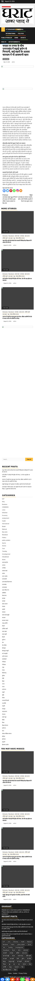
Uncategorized (6, 554)
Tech (3, 548)
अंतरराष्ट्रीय (5, 562)
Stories (4, 546)
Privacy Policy (23, 973)
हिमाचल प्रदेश (5, 744)
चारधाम (3, 617)
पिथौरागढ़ (4, 673)
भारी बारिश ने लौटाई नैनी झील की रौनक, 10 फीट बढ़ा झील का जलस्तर (16, 924)
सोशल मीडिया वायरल (20, 238)
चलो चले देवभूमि (5, 615)
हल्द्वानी (3, 742)
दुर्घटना (3, 639)
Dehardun (5, 236)
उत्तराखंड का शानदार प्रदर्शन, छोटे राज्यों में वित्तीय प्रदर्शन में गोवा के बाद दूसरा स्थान (25, 198)
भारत (3, 684)
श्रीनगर (4, 728)
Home (10, 973)
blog (3, 501)
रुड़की (3, 706)
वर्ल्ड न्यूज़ (4, 717)
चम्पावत (3, 612)
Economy (4, 515)
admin (13, 62)
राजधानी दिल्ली (5, 700)
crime (16, 37)
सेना (3, 731)
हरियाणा (4, 739)
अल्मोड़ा (4, 568)
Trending (4, 551)
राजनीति (4, 703)
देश (3, 642)
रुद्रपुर (3, 709)
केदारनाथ (4, 595)
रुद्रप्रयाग (4, 711)
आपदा (3, 573)
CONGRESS (5, 507)
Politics (21, 33)
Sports (23, 37)
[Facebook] (4, 190)
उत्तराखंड (22, 236)
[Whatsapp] (14, 190)
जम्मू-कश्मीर (5, 623)
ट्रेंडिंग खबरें (5, 238)
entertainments (14, 42)
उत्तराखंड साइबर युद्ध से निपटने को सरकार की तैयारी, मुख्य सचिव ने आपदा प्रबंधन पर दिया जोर (10, 199)
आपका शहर (17, 236)
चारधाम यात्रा (5, 620)
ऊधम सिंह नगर (5, 590)
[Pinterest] (10, 190)
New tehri (4, 532)
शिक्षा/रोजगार (5, 725)
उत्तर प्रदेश (4, 576)
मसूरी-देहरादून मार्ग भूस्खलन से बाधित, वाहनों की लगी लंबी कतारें (16, 484)
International (11, 33)
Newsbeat (11, 236)
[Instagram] (17, 190)
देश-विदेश (4, 645)
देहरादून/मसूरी (5, 650)
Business (4, 504)
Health (3, 42)
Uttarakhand (10, 29)
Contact (15, 973)
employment (5, 518)
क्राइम (3, 598)
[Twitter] (7, 190)
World (3, 559)
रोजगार (3, 714)
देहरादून (4, 648)
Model (4, 526)
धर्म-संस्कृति (4, 653)
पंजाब (3, 670)
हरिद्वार (3, 736)
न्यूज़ (14, 238)
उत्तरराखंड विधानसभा (7, 581)
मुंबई (3, 695)
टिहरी (3, 626)
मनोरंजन (4, 689)
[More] (20, 190)
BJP (3, 499)
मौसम (3, 697)
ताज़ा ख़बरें (4, 634)
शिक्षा (3, 722)
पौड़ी (3, 678)
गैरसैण (3, 606)
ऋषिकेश (4, 593)
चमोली (3, 609)
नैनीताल (4, 662)
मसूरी (3, 692)
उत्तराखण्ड (4, 587)
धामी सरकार (5, 656)
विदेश (3, 720)
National (20, 29)
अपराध (3, 565)
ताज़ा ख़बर (10, 238)
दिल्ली (3, 637)
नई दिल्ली (4, 659)
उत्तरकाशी (4, 579)
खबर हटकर (27, 236)
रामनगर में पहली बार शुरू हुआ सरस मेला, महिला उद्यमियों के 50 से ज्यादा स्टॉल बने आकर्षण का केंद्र (17, 317)
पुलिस (3, 675)
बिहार (3, 681)
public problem (6, 37)
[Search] (32, 29)
